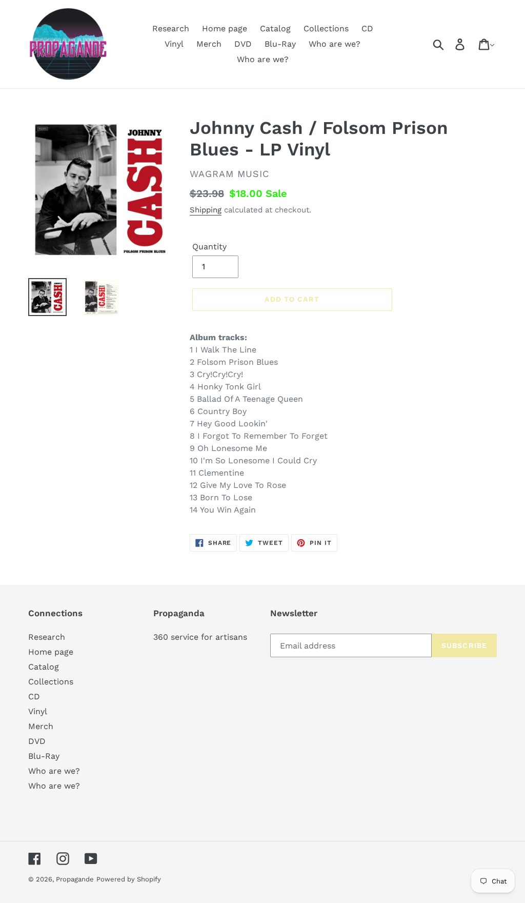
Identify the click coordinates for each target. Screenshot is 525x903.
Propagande (75, 879)
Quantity (209, 246)
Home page (50, 652)
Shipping (205, 209)
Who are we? (54, 771)
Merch (40, 726)
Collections (50, 681)
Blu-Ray (43, 756)
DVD (37, 741)
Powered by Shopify (128, 879)
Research (46, 637)
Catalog (43, 667)
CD (34, 696)
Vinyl (37, 711)
